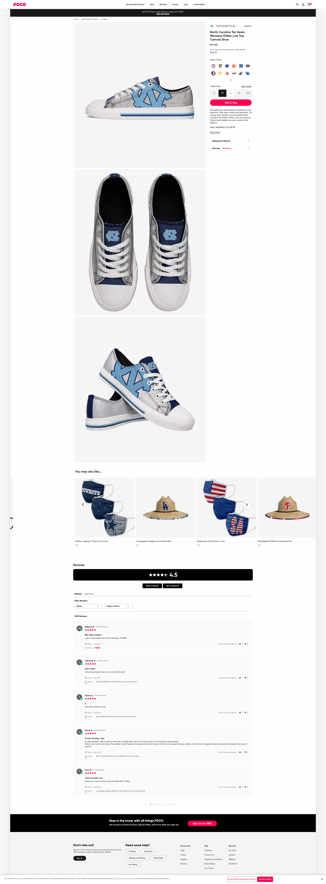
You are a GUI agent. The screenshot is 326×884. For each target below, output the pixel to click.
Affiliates (232, 859)
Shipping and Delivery (137, 858)
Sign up (80, 858)
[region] (163, 879)
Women (163, 4)
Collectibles (199, 4)
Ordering (132, 851)
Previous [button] (83, 505)
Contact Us (148, 851)
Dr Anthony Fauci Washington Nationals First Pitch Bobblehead (37, 542)
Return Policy (158, 858)
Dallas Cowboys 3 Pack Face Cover (91, 541)
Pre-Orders (133, 865)
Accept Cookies (265, 879)
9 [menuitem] (175, 804)
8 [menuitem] (172, 804)
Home (175, 4)
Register (183, 859)
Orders (183, 855)
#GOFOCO (233, 864)
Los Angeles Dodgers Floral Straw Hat (153, 541)
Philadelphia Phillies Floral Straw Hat (275, 541)
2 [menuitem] (153, 804)
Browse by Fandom (135, 4)
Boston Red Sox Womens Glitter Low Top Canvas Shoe (116, 716)
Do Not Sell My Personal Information (241, 879)
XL (239, 93)
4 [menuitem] (159, 804)
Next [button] (246, 505)
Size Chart (246, 87)
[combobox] (88, 606)
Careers (232, 855)
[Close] (322, 879)
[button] (89, 644)
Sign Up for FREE (202, 823)
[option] (163, 13)
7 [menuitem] (169, 804)
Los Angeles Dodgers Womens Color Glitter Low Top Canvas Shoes (120, 791)
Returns (183, 864)
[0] (308, 4)
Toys (186, 4)
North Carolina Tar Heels (227, 26)
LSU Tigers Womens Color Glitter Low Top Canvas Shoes (116, 682)
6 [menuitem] (166, 804)
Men (152, 4)
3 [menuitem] (156, 804)
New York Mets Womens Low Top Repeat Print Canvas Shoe (117, 756)
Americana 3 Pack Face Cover (211, 541)
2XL (248, 93)
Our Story (232, 850)
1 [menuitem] (150, 804)
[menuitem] (135, 4)
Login (182, 850)
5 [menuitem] (163, 804)
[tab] (152, 585)
